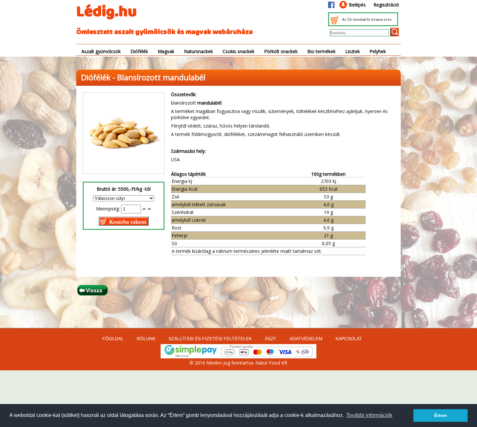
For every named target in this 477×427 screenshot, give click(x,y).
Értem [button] (440, 415)
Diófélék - (99, 77)
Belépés (357, 5)
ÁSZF (270, 338)
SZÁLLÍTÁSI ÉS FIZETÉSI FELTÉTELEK (210, 338)
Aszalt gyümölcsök (101, 51)
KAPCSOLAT (349, 338)
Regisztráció (386, 5)
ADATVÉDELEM (306, 338)
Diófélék (139, 51)
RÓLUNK (146, 338)
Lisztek (352, 51)
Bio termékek (321, 51)
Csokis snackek (238, 51)
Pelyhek (378, 51)
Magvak (166, 51)
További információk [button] (369, 415)
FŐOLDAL (113, 338)
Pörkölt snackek (281, 51)
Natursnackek (198, 51)
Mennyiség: (108, 209)
